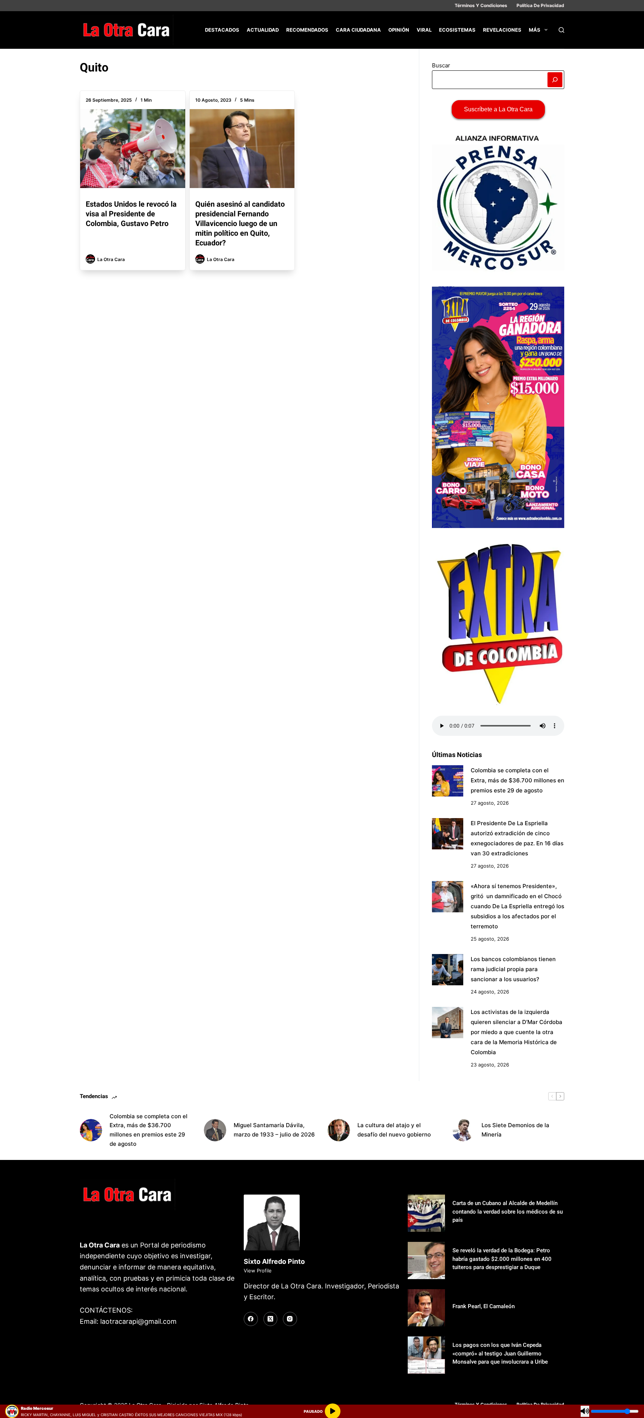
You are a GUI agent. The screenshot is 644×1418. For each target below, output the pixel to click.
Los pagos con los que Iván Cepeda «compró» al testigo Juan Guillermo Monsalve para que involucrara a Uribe (500, 1353)
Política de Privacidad (540, 5)
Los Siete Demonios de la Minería (515, 1130)
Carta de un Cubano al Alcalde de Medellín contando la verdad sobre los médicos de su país (507, 1211)
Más (534, 30)
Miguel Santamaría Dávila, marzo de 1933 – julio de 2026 (274, 1130)
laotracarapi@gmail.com (138, 1321)
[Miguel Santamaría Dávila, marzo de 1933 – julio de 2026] (215, 1130)
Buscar (441, 65)
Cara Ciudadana (358, 30)
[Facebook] (251, 1319)
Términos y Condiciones (481, 5)
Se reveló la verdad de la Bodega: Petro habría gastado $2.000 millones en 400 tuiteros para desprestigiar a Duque (502, 1259)
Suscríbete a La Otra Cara (498, 109)
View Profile (258, 1271)
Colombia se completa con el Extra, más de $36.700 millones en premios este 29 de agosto (517, 780)
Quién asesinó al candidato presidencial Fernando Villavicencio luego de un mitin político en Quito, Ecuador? (240, 223)
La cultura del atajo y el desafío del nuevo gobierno (394, 1130)
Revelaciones (502, 30)
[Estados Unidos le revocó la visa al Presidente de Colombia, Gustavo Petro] (132, 148)
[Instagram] (290, 1319)
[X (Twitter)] (270, 1319)
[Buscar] (561, 30)
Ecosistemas (457, 30)
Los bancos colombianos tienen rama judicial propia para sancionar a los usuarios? (513, 969)
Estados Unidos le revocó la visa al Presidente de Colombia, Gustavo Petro (131, 214)
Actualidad (263, 30)
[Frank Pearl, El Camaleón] (426, 1307)
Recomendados (307, 30)
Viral (424, 30)
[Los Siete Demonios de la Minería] (463, 1130)
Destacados (222, 30)
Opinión (398, 30)
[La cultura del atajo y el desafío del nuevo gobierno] (339, 1130)
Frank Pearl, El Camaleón (483, 1306)
